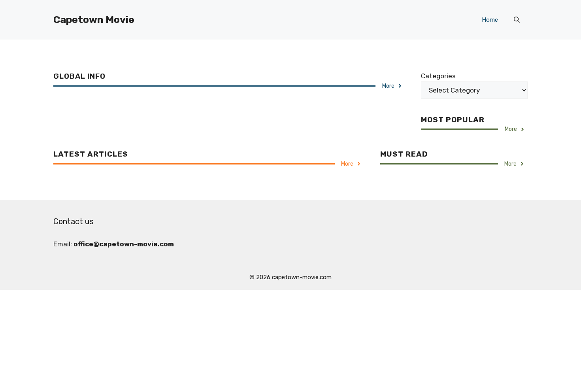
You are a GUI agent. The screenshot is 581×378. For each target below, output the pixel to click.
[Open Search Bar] (517, 20)
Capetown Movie (93, 19)
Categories (438, 76)
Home (490, 19)
